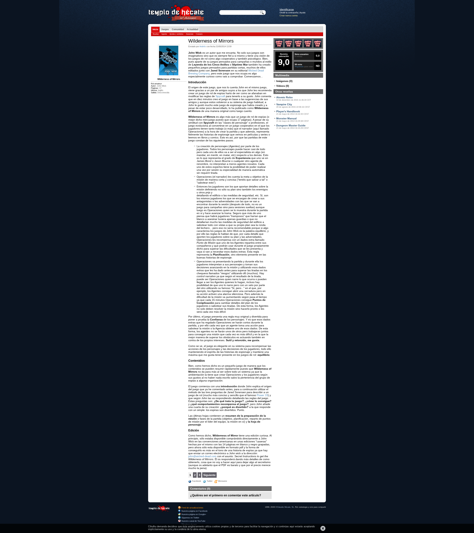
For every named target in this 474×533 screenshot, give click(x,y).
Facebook (196, 481)
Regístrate (299, 66)
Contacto (199, 34)
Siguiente (209, 475)
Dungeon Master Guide (291, 125)
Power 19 (262, 395)
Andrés (202, 46)
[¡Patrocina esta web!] (279, 46)
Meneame (222, 481)
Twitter (210, 481)
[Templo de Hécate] (159, 511)
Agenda (164, 34)
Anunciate (189, 34)
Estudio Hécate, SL (285, 507)
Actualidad (192, 29)
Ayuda (302, 12)
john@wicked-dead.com (202, 456)
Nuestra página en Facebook (194, 511)
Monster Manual (286, 118)
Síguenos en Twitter (190, 518)
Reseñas (156, 34)
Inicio (155, 29)
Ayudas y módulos (176, 34)
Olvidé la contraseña (289, 12)
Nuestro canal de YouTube (193, 521)
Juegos (165, 29)
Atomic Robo (284, 97)
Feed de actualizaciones (192, 508)
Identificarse (287, 9)
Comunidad (178, 29)
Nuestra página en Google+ (193, 514)
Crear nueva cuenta (289, 15)
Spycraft (220, 96)
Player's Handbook (288, 111)
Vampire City (284, 104)
